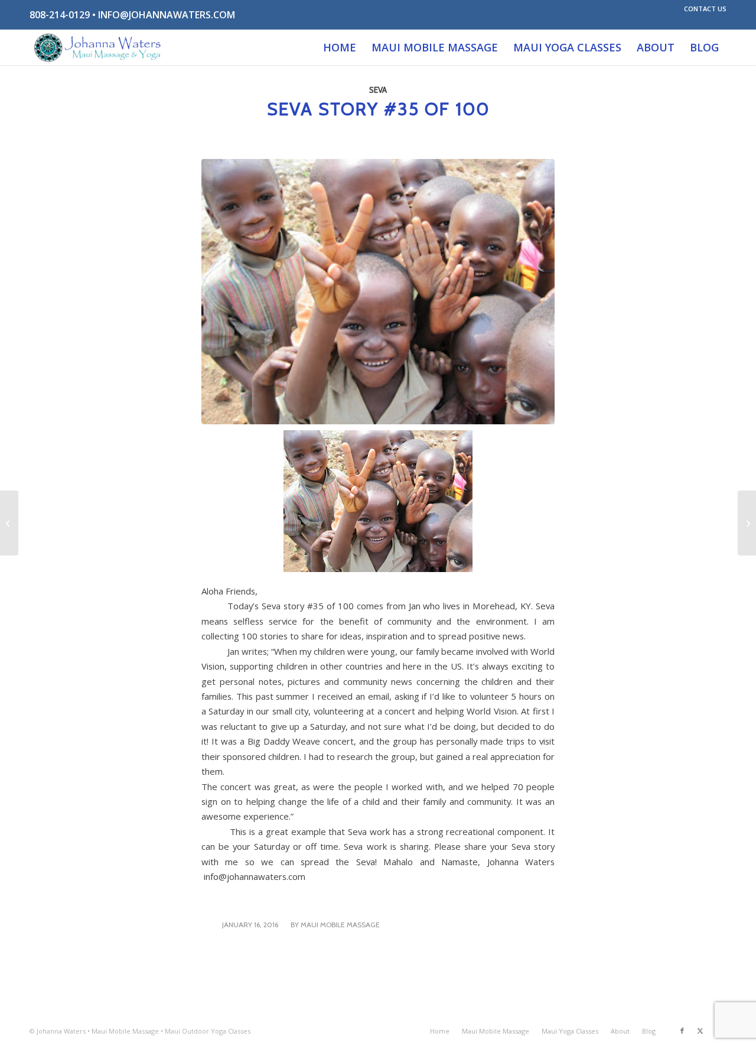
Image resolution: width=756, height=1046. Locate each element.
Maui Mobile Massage (340, 924)
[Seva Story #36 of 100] (747, 523)
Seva (378, 90)
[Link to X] (700, 1030)
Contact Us (705, 8)
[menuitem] (702, 9)
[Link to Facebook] (682, 1030)
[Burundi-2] (378, 291)
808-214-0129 (60, 14)
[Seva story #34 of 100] (9, 523)
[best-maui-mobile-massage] (98, 47)
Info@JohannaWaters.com (166, 14)
